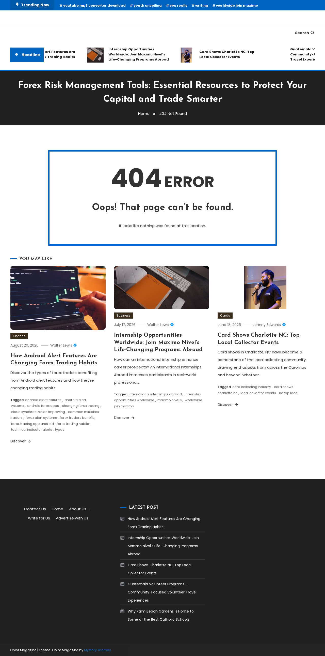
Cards (225, 315)
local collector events (258, 393)
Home (57, 509)
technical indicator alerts (31, 429)
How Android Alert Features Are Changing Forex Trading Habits (164, 522)
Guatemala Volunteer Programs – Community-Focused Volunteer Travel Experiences (162, 592)
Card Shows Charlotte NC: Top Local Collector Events (222, 54)
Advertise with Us (72, 518)
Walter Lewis (61, 345)
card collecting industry (251, 386)
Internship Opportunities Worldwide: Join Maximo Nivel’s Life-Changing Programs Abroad (134, 54)
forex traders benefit (77, 417)
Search (302, 32)
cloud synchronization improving (38, 411)
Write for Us (39, 518)
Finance (19, 336)
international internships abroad (155, 394)
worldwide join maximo (237, 5)
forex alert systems (41, 417)
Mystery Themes (97, 650)
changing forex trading (81, 405)
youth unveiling (148, 5)
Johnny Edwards (267, 324)
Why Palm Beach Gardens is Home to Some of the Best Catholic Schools (161, 615)
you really (178, 5)
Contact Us (35, 509)
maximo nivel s (169, 400)
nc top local (288, 393)
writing (201, 5)
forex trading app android (32, 423)
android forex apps (43, 405)
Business (124, 315)
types (59, 429)
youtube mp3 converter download (94, 5)
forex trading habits (73, 423)
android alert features (43, 399)
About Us (77, 509)
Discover (18, 441)
